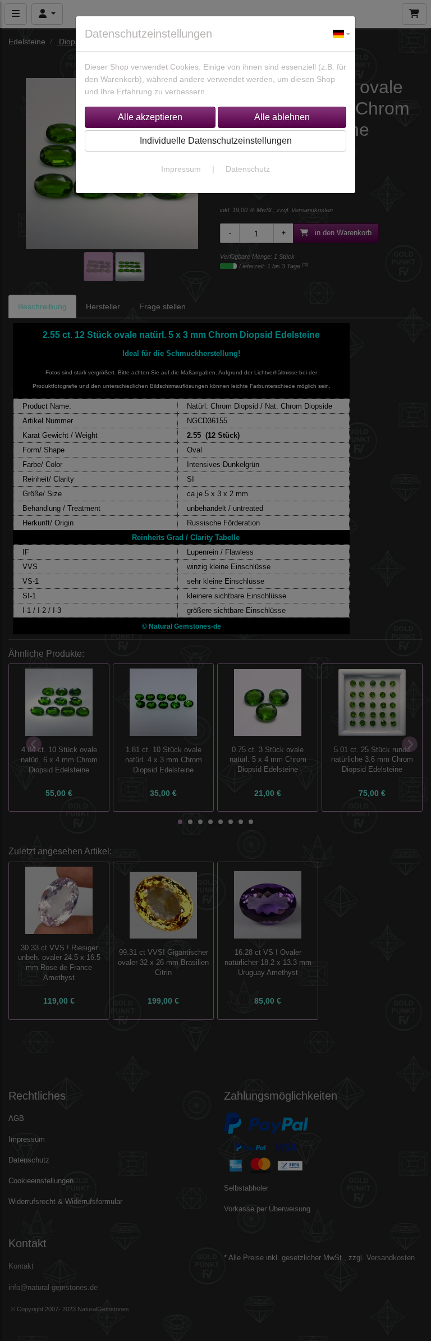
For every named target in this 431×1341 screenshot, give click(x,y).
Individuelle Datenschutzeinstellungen (216, 140)
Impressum (181, 168)
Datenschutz (248, 168)
